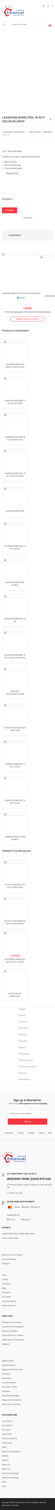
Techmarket (20, 1502)
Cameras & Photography (13, 1327)
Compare (6, 1263)
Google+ (31, 1133)
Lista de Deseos (9, 1259)
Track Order (7, 1434)
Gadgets (5, 1344)
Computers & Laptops (12, 1322)
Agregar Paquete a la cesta (27, 319)
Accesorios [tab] (15, 235)
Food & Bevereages (10, 1395)
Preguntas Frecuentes (12, 1400)
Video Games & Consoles (13, 1340)
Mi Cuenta (6, 1297)
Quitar (22, 298)
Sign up (27, 1121)
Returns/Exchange (10, 1473)
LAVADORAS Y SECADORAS (14, 132)
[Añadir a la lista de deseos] (51, 118)
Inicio (4, 1275)
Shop (4, 1447)
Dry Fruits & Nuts (9, 1387)
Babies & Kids (8, 1361)
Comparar (9, 210)
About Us (6, 1464)
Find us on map (15, 1193)
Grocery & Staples (10, 1331)
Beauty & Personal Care (12, 1369)
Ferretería (6, 1284)
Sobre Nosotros (9, 1305)
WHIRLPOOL (47, 132)
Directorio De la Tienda (12, 1255)
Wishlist (5, 1456)
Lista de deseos (9, 1382)
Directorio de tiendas (11, 1404)
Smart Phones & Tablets (13, 1335)
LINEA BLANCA (34, 132)
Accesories (7, 1378)
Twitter (20, 1133)
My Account (7, 1425)
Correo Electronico (10, 1238)
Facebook (9, 1133)
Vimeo (41, 1133)
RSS (50, 1133)
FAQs (4, 1482)
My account (7, 1421)
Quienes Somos (8, 1365)
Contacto (6, 1292)
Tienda (5, 1279)
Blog (4, 1288)
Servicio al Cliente (9, 1438)
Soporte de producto (11, 1451)
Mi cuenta (6, 1430)
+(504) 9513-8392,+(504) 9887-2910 (18, 1234)
